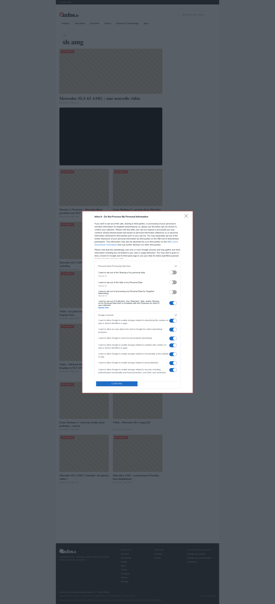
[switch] (173, 272)
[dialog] (137, 302)
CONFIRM (117, 384)
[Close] (187, 217)
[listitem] (137, 266)
